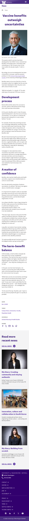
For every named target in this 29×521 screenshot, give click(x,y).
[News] (2, 10)
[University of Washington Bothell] (7, 2)
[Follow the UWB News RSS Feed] (13, 326)
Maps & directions (7, 488)
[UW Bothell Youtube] (22, 513)
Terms (3, 504)
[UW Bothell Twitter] (18, 513)
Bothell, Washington (9, 475)
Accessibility (5, 493)
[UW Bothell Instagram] (5, 513)
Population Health (6, 313)
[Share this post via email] (10, 326)
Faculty (19, 310)
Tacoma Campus (6, 509)
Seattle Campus (6, 507)
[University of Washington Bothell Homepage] (14, 473)
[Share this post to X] (7, 326)
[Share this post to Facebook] (3, 326)
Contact (4, 482)
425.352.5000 (7, 478)
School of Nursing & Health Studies (11, 319)
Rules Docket (6, 501)
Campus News (5, 310)
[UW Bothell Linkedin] (10, 513)
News (4, 6)
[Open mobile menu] (25, 1)
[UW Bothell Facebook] (14, 513)
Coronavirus (13, 310)
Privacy (4, 498)
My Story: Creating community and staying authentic (12, 374)
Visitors (4, 485)
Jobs (3, 491)
